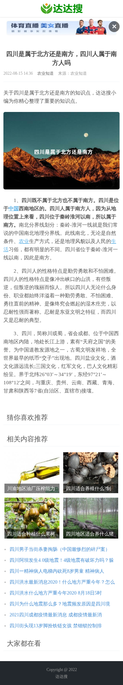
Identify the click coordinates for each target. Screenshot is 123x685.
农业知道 (45, 73)
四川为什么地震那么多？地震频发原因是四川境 (60, 603)
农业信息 (61, 8)
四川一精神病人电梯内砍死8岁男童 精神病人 (57, 571)
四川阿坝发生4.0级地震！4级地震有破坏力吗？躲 (62, 560)
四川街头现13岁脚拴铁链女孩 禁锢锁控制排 (56, 625)
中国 (14, 208)
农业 (24, 241)
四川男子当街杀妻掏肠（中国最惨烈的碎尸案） (60, 549)
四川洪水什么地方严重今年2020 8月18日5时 (56, 593)
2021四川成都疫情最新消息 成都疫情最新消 (56, 614)
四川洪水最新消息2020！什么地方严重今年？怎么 (62, 582)
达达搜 (61, 676)
